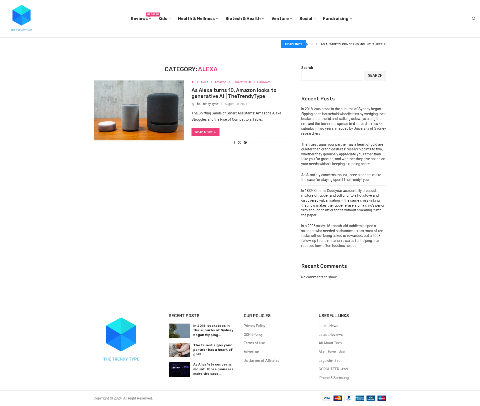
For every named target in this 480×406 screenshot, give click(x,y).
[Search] (473, 19)
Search (307, 68)
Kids (162, 18)
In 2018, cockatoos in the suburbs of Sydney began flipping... (213, 330)
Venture (280, 18)
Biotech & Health (243, 18)
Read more (204, 132)
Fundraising (335, 18)
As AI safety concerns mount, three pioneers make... (365, 44)
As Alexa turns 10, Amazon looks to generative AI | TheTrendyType (234, 93)
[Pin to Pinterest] (245, 142)
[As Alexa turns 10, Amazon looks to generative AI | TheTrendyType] (139, 110)
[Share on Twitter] (239, 142)
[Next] (317, 44)
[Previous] (312, 44)
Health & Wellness (196, 18)
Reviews (141, 17)
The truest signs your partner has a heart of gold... (213, 349)
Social (306, 18)
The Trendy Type (206, 104)
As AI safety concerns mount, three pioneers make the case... (213, 369)
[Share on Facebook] (234, 142)
